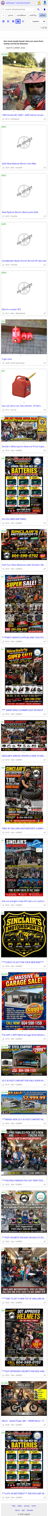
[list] (3, 21)
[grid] (13, 21)
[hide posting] (44, 119)
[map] (22, 21)
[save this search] (44, 9)
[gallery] (18, 21)
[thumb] (8, 21)
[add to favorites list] (3, 119)
